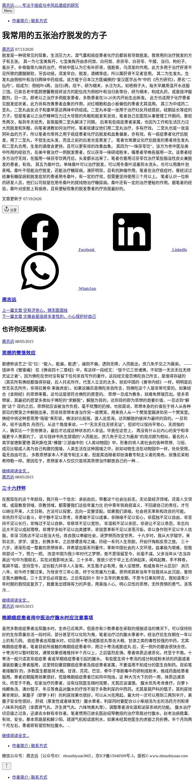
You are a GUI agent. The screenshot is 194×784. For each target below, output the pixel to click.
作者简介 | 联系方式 (29, 21)
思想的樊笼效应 (19, 353)
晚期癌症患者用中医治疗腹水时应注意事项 (47, 617)
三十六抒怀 (14, 488)
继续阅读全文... (15, 471)
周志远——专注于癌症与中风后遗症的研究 (40, 5)
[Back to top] (6, 766)
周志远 (8, 49)
